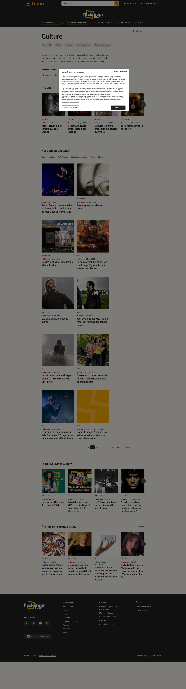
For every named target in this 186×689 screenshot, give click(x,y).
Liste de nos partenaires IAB (70, 102)
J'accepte (118, 107)
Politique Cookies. (117, 91)
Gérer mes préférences (70, 107)
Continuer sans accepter (120, 71)
